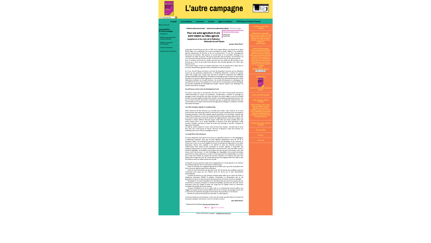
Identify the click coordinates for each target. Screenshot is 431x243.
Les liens (211, 21)
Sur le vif (260, 135)
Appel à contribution (225, 21)
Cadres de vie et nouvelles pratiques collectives (218, 28)
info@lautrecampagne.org (223, 213)
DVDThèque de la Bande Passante (248, 21)
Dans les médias (260, 130)
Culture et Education (166, 47)
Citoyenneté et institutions (167, 51)
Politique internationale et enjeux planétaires (167, 38)
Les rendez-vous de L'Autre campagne (260, 27)
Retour (208, 207)
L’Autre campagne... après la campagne (260, 100)
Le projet (173, 21)
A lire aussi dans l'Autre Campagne (231, 32)
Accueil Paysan (226, 36)
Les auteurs (200, 21)
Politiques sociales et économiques (166, 43)
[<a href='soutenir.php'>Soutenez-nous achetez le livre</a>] (169, 15)
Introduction (163, 34)
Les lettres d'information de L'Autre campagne (261, 124)
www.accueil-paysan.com (210, 204)
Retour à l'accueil (164, 25)
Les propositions (186, 21)
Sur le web (261, 140)
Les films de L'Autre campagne (260, 95)
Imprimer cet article (218, 207)
